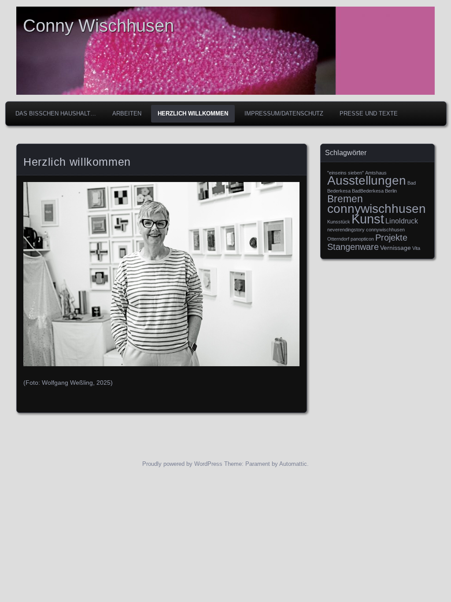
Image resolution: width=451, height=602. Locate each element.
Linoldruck (401, 221)
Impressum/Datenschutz (283, 113)
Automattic (293, 464)
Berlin (391, 190)
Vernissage (395, 247)
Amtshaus (376, 172)
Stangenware (353, 247)
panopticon (362, 239)
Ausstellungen (366, 180)
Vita (416, 248)
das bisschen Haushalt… (55, 113)
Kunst (367, 219)
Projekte (391, 237)
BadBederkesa (368, 190)
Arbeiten (126, 113)
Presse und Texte (369, 113)
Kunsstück (338, 221)
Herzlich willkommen (193, 113)
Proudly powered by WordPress (182, 464)
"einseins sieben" (345, 172)
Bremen (345, 198)
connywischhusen (376, 208)
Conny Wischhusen (98, 25)
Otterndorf (338, 239)
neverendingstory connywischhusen (366, 229)
